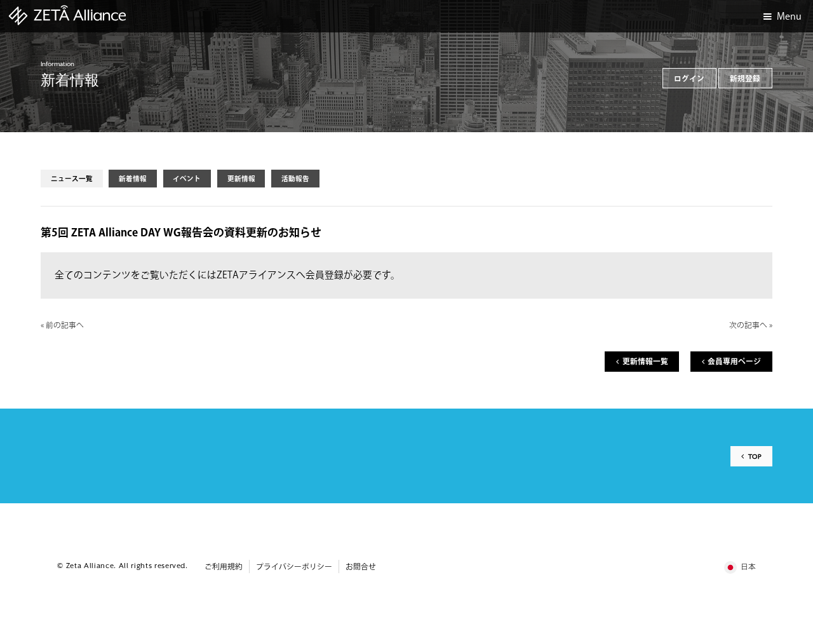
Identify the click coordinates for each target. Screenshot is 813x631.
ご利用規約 (224, 567)
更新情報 (241, 179)
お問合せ (361, 567)
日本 (748, 567)
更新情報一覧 (645, 361)
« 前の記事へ (62, 325)
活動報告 (295, 179)
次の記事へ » (750, 325)
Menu (789, 17)
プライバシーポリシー (294, 567)
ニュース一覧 (72, 179)
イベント (187, 179)
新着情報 (133, 179)
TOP (755, 456)
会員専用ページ (734, 361)
